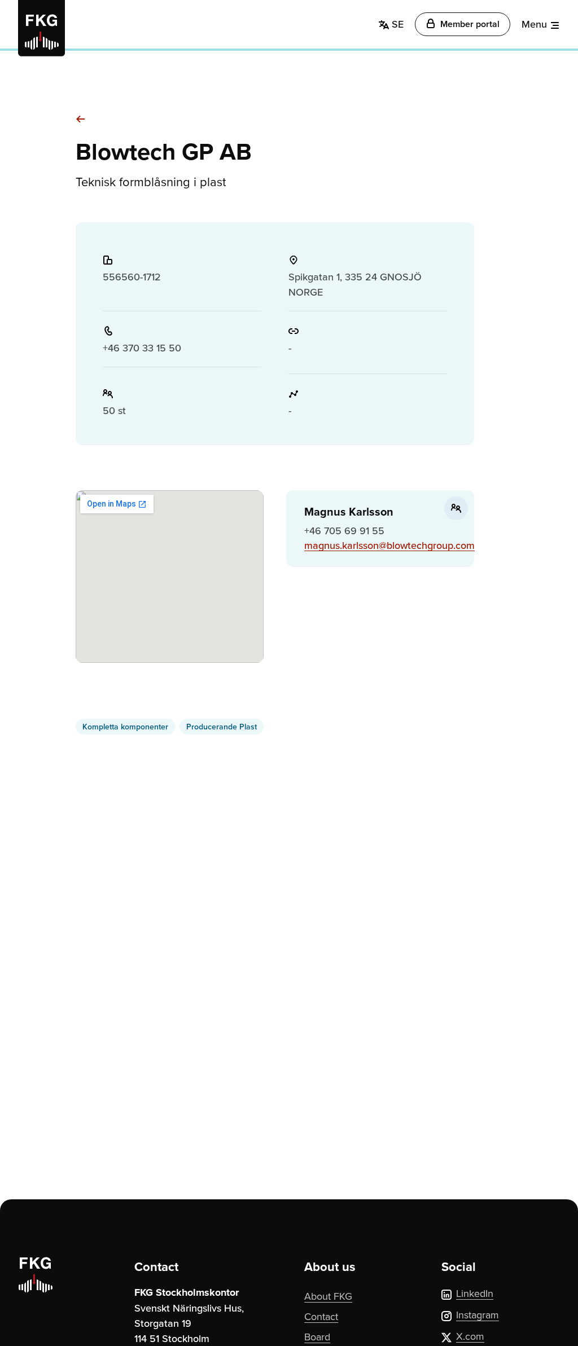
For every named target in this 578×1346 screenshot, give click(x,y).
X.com (470, 1336)
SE (396, 24)
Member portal (469, 23)
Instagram (477, 1315)
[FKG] (41, 28)
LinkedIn (474, 1293)
